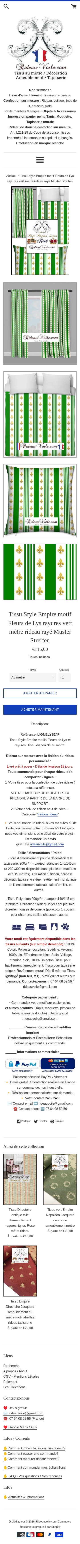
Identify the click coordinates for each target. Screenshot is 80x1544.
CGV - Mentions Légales (21, 1376)
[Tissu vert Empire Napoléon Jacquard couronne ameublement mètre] (60, 1179)
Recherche (11, 1366)
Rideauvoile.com (46, 1521)
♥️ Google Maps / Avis (20, 1427)
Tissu (33, 670)
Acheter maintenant (40, 709)
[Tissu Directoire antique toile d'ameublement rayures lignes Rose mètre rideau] (20, 1179)
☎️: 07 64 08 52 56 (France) (23, 1418)
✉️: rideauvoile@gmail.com (23, 1413)
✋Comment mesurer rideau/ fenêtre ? (31, 1459)
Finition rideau (48, 814)
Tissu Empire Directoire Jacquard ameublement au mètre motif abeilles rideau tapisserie (20, 1311)
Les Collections (14, 1387)
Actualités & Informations (26, 1497)
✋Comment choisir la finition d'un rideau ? (34, 1448)
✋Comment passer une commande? (30, 1453)
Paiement (10, 1382)
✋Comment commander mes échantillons (34, 1467)
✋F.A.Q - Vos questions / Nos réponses (32, 1476)
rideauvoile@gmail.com (47, 844)
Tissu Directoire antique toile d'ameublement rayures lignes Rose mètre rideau (20, 1220)
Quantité (64, 669)
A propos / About (15, 1371)
